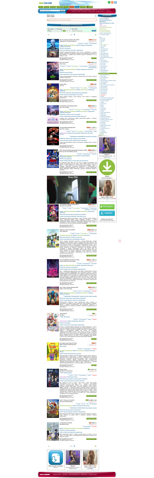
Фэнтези (62, 70)
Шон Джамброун (76, 239)
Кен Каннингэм (68, 158)
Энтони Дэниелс (76, 160)
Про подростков (108, 53)
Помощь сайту (84, 474)
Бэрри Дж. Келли (69, 214)
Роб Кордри (75, 411)
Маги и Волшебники (108, 112)
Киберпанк (108, 108)
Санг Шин (68, 114)
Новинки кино (102, 21)
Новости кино (76, 11)
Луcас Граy (79, 237)
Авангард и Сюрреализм (108, 99)
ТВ (66, 7)
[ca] (95, 40)
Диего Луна (75, 300)
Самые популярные (104, 18)
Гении (108, 106)
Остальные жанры (105, 34)
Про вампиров (108, 50)
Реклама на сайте (93, 474)
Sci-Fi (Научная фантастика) (108, 97)
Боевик (61, 45)
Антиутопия (108, 103)
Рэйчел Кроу (67, 353)
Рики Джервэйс (82, 411)
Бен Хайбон (77, 114)
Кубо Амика (67, 322)
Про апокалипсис (108, 74)
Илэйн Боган (83, 298)
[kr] (92, 260)
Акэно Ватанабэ (76, 140)
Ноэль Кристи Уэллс (81, 216)
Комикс (108, 110)
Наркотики (108, 113)
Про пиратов (108, 92)
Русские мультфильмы (104, 30)
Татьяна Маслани (68, 300)
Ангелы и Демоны (108, 100)
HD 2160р (108, 38)
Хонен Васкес (74, 267)
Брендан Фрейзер (68, 411)
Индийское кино (108, 54)
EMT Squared (67, 316)
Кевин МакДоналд (81, 269)
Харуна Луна (67, 324)
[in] (94, 40)
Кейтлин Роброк (81, 74)
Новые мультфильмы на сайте (106, 23)
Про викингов (108, 93)
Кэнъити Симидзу (78, 378)
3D (108, 43)
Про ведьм (108, 67)
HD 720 (108, 41)
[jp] (92, 127)
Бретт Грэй (83, 116)
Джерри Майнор (73, 94)
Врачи (108, 105)
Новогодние (108, 115)
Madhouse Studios (68, 372)
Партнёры (65, 474)
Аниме (100, 24)
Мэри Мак (83, 239)
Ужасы (75, 376)
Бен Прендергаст (84, 160)
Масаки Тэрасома (68, 140)
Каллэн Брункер (69, 409)
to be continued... (108, 44)
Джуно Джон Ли (77, 214)
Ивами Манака (81, 324)
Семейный (62, 46)
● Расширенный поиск (60, 12)
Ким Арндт (83, 214)
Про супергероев (108, 56)
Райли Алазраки (68, 116)
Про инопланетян (109, 73)
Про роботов (108, 71)
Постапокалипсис (108, 121)
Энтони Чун (73, 237)
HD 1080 (108, 40)
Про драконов (108, 87)
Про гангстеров (108, 89)
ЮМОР (71, 7)
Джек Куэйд (73, 216)
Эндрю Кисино (83, 140)
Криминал (83, 45)
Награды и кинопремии (88, 11)
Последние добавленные (105, 20)
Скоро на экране (78, 9)
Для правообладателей (74, 474)
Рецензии (94, 9)
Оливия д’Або (67, 269)
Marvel (108, 47)
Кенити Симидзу (69, 378)
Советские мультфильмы (105, 31)
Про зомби (108, 46)
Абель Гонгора (82, 138)
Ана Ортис (78, 353)
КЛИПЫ (90, 7)
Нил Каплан (94, 136)
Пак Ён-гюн (68, 267)
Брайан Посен (79, 432)
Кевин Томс (72, 432)
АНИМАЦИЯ (60, 7)
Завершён (108, 95)
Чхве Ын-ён (75, 138)
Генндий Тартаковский (70, 430)
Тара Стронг (67, 432)
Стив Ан (72, 114)
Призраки (108, 122)
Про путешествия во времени (108, 84)
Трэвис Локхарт (75, 92)
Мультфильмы (107, 15)
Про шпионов (108, 90)
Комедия (78, 45)
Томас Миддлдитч (68, 239)
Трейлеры (108, 11)
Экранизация (108, 132)
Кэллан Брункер (77, 409)
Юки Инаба (84, 378)
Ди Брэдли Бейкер (76, 116)
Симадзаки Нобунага (69, 380)
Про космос (108, 123)
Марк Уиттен (73, 353)
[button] (94, 30)
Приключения (89, 45)
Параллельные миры (108, 116)
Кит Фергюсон (67, 50)
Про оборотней (108, 82)
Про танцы (108, 76)
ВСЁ (41, 7)
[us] (92, 40)
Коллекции (87, 9)
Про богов (108, 79)
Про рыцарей (108, 86)
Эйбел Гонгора (69, 138)
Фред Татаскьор (73, 74)
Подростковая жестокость (108, 119)
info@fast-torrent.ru (57, 474)
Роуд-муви (108, 126)
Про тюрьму (108, 60)
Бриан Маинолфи (83, 92)
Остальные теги (104, 48)
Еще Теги (101, 134)
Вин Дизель (66, 74)
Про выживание (108, 77)
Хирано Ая (82, 380)
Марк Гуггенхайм (93, 296)
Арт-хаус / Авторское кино (105, 33)
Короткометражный (75, 133)
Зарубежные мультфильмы (105, 27)
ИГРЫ (83, 7)
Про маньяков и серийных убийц (108, 80)
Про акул (108, 51)
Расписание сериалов (104, 9)
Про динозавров (108, 61)
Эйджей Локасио (68, 160)
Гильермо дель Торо (84, 296)
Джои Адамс (68, 92)
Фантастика (68, 46)
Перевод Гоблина (108, 118)
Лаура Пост (73, 50)
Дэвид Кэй (66, 94)
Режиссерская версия (108, 125)
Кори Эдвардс (89, 407)
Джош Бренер (80, 50)
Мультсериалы (102, 28)
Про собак (108, 63)
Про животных (108, 66)
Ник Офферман (81, 300)
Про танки (108, 69)
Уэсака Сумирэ (73, 324)
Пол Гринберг (74, 269)
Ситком (108, 129)
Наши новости (101, 11)
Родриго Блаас (76, 298)
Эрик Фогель (68, 48)
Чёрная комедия (108, 70)
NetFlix (64, 346)
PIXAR (108, 96)
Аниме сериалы (103, 26)
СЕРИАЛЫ (53, 7)
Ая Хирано (76, 380)
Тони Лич (95, 407)
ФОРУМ (77, 7)
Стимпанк (108, 131)
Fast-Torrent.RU (47, 2)
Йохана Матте (69, 298)
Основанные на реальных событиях (107, 58)
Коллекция (108, 109)
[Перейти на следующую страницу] (96, 34)
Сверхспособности (108, 128)
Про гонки (108, 64)
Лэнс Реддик (80, 94)
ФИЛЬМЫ (46, 7)
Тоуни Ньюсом (67, 216)
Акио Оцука (88, 136)
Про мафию (108, 83)
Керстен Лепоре (68, 72)
